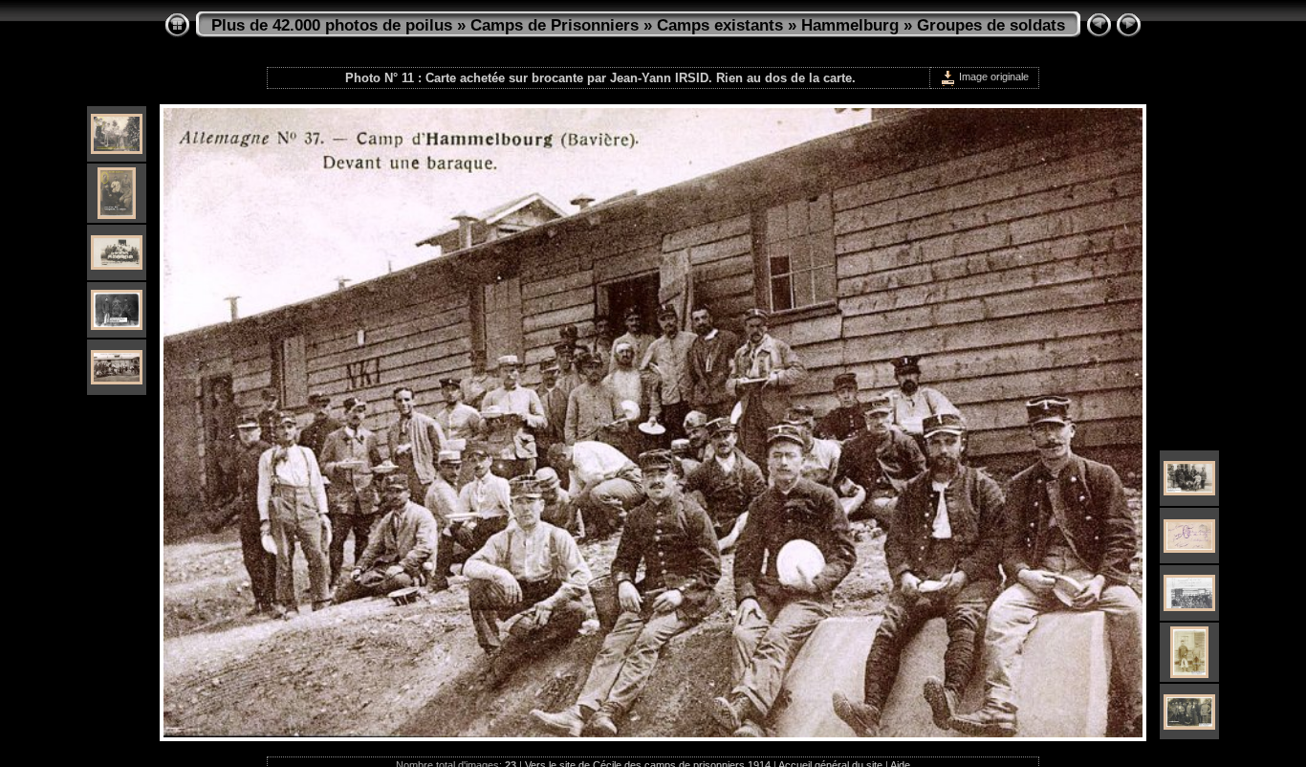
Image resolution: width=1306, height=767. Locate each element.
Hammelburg (850, 25)
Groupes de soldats (991, 25)
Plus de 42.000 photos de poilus (331, 25)
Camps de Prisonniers (554, 25)
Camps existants (720, 25)
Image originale (992, 76)
